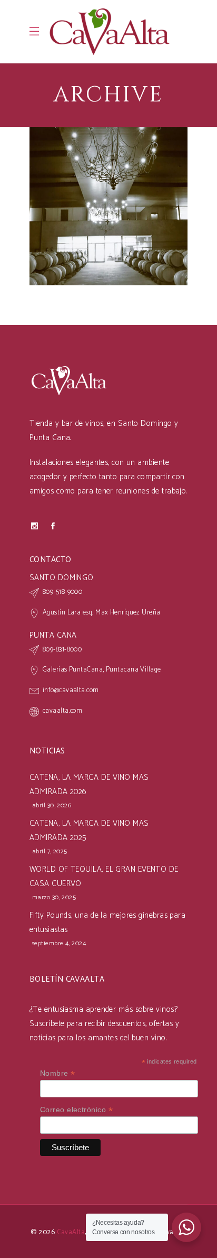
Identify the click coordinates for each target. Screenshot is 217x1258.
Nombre (57, 1073)
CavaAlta (71, 1232)
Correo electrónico (76, 1110)
